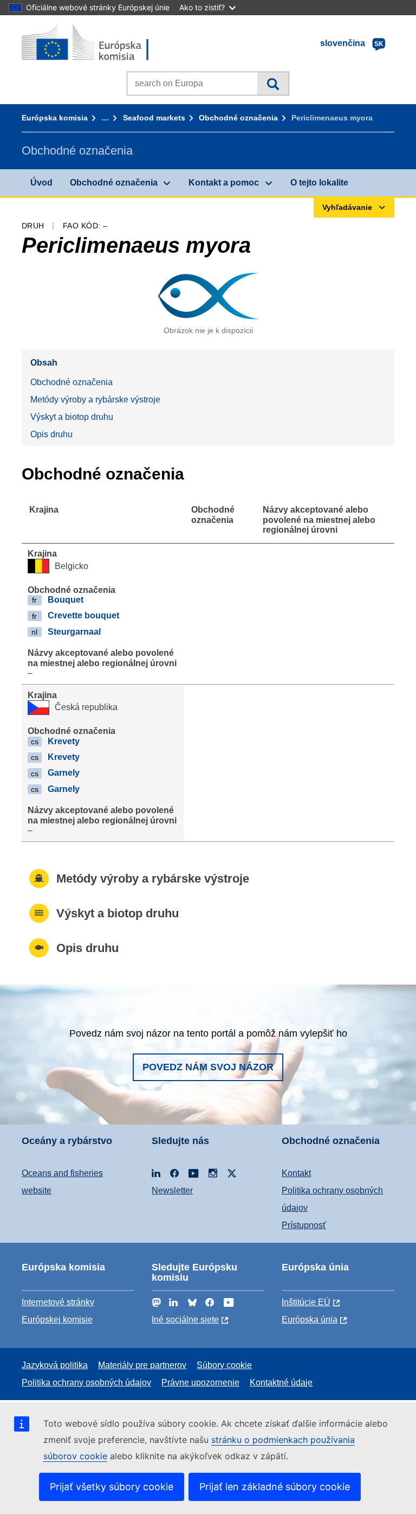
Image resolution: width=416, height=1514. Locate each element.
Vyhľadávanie (272, 83)
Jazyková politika (55, 1365)
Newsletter (172, 1190)
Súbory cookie (224, 1365)
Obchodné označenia (238, 117)
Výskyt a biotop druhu (71, 416)
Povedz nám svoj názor (208, 1067)
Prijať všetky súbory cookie (111, 1486)
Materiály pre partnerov (142, 1365)
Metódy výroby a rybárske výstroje (95, 399)
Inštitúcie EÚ (306, 1302)
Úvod (41, 182)
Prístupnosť (304, 1225)
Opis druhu (51, 434)
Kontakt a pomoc (223, 182)
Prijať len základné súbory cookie (274, 1486)
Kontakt (296, 1173)
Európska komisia (55, 117)
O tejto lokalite (319, 182)
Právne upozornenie (200, 1382)
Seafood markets (154, 117)
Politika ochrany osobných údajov (86, 1382)
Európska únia (309, 1319)
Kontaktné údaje (281, 1382)
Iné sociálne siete (185, 1319)
